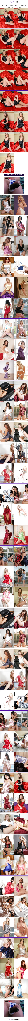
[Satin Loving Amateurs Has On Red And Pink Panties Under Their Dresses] (21, 494)
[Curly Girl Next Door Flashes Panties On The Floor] (21, 927)
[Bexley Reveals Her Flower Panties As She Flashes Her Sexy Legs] (7, 411)
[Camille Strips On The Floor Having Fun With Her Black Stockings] (21, 844)
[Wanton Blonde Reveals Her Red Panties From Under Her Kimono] (7, 473)
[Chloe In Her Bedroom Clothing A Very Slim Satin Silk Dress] (21, 514)
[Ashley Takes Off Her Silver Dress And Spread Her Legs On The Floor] (7, 927)
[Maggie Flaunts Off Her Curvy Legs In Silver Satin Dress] (21, 906)
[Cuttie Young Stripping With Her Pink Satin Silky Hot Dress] (7, 782)
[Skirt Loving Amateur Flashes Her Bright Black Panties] (7, 494)
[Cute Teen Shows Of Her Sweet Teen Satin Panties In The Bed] (7, 947)
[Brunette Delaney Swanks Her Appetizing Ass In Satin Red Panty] (21, 225)
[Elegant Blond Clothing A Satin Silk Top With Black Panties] (7, 865)
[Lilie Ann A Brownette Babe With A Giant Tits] (21, 824)
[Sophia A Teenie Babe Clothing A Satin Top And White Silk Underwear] (21, 390)
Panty (14, 2)
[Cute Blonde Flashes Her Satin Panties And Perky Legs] (7, 329)
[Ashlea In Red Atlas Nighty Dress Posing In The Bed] (7, 576)
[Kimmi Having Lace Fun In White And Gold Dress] (7, 906)
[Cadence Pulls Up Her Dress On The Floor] (21, 205)
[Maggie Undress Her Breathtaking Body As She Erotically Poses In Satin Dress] (7, 246)
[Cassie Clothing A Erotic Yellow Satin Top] (7, 287)
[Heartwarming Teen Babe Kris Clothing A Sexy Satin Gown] (21, 762)
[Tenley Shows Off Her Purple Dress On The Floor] (21, 349)
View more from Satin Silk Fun (14, 174)
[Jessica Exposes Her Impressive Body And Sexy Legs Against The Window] (7, 308)
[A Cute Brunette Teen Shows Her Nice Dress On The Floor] (7, 762)
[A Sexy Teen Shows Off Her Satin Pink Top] (21, 411)
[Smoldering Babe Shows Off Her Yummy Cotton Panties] (7, 886)
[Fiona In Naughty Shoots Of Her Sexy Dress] (7, 844)
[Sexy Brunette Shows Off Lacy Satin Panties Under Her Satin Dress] (7, 989)
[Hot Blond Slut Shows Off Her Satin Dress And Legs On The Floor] (21, 329)
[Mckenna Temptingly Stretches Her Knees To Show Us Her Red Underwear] (21, 246)
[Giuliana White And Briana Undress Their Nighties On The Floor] (21, 555)
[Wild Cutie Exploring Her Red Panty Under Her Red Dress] (21, 803)
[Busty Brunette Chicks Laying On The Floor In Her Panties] (7, 555)
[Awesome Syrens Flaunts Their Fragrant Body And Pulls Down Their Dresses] (7, 225)
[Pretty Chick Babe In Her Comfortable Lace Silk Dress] (7, 452)
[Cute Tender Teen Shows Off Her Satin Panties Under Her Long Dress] (21, 741)
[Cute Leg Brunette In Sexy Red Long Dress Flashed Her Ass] (7, 535)
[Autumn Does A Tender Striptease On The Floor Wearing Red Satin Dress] (7, 803)
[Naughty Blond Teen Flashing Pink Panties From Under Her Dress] (21, 308)
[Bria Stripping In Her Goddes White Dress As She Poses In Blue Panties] (7, 390)
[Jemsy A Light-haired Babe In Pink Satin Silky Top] (21, 473)
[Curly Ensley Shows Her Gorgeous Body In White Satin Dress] (21, 432)
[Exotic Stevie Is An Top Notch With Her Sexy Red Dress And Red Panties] (7, 968)
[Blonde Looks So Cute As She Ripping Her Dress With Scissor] (21, 989)
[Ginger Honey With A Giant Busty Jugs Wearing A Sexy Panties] (21, 267)
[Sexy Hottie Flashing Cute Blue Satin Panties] (7, 349)
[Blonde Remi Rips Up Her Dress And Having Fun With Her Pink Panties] (7, 370)
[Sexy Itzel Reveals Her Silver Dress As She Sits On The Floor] (7, 205)
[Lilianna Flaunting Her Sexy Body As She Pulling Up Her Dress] (21, 886)
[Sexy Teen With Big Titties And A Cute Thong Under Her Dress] (21, 370)
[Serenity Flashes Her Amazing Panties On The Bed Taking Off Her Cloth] (21, 947)
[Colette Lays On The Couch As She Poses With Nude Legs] (21, 782)
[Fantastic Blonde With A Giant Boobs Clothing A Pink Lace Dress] (21, 452)
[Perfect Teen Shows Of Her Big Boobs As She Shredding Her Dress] (7, 514)
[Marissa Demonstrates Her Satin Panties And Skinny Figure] (21, 535)
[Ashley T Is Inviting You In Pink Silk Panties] (21, 865)
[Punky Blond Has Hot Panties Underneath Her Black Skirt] (7, 824)
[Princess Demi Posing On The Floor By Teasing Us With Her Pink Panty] (21, 287)
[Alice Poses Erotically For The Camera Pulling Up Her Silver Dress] (7, 267)
